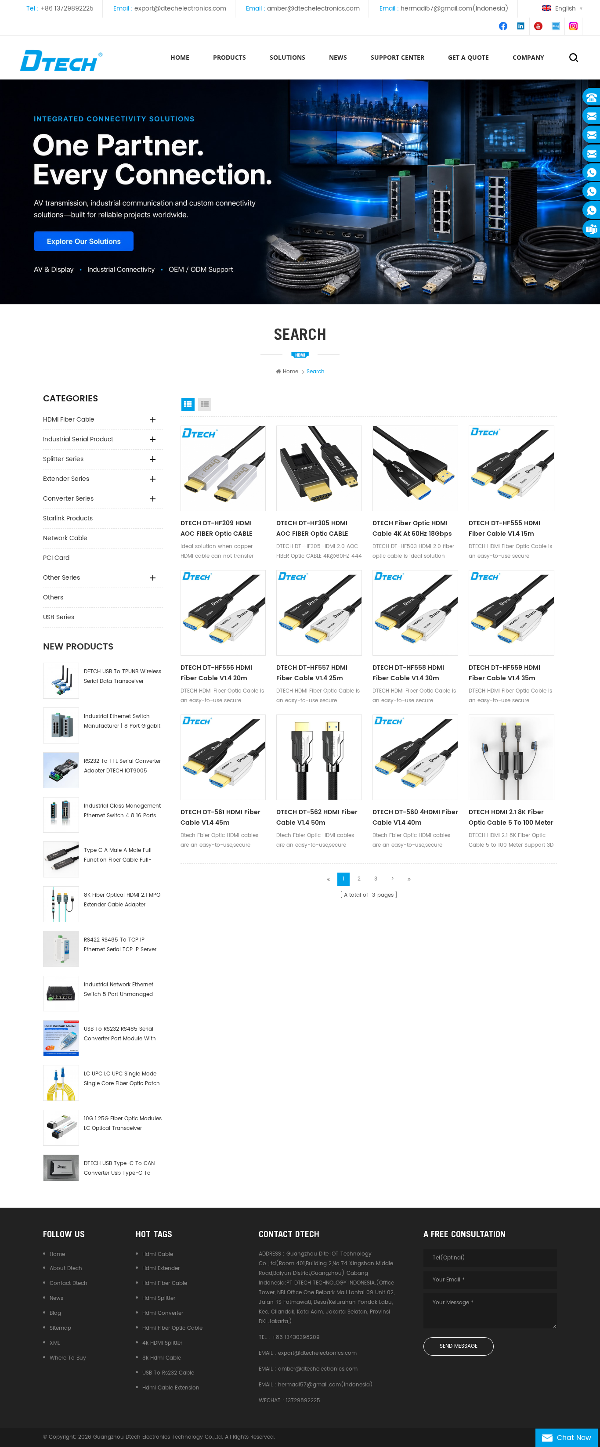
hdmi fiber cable (164, 1283)
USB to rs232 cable (168, 1373)
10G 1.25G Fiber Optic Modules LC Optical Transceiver (123, 1124)
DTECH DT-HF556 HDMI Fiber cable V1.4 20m (216, 673)
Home (179, 57)
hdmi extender (161, 1268)
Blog (55, 1313)
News (56, 1298)
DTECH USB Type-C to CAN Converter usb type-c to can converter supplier (119, 1168)
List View (204, 404)
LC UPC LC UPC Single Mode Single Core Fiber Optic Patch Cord (122, 1079)
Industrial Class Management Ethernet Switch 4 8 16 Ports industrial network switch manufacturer (122, 811)
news (338, 57)
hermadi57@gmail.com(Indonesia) (455, 9)
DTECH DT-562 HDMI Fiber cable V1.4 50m (317, 817)
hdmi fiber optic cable (172, 1328)
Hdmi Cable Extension (170, 1388)
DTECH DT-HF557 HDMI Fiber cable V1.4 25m (311, 673)
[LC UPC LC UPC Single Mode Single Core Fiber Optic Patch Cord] (61, 1083)
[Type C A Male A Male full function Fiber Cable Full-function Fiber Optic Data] (61, 859)
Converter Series (68, 499)
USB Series (58, 617)
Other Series (61, 578)
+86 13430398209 (296, 1337)
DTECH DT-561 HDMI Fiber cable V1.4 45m (220, 817)
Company (528, 57)
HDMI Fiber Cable (68, 420)
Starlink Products (68, 518)
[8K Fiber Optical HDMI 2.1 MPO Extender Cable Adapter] (61, 904)
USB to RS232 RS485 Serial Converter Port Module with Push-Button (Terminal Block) (120, 1034)
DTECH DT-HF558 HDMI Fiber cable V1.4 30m (408, 673)
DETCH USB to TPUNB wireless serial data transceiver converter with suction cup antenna (122, 677)
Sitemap (60, 1328)
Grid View (188, 404)
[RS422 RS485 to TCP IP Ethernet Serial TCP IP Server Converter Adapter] (61, 949)
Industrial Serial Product (78, 439)
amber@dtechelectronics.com (313, 9)
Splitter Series (63, 459)
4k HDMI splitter (162, 1343)
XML (55, 1343)
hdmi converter (162, 1313)
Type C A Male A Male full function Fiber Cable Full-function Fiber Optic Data (118, 855)
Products (229, 57)
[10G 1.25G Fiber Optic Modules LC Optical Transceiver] (61, 1127)
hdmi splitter (158, 1298)
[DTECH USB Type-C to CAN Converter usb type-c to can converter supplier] (61, 1168)
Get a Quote (468, 57)
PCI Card (56, 558)
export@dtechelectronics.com (180, 9)
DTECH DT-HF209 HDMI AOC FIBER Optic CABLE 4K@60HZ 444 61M (217, 528)
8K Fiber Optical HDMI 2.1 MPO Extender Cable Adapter (122, 900)
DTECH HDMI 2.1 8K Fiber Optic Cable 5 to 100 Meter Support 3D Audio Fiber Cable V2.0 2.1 (511, 817)
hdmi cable (157, 1254)
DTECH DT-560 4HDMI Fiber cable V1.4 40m (415, 817)
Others (53, 597)
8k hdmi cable (161, 1358)
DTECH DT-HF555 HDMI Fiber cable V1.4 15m (504, 528)
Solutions (287, 57)
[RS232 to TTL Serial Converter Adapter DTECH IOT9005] (61, 770)
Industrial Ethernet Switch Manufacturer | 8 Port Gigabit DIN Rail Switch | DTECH (122, 721)
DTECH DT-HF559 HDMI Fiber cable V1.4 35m (504, 673)
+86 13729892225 (67, 9)
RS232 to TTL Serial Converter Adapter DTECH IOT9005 (122, 766)
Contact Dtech (68, 1283)
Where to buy (68, 1358)
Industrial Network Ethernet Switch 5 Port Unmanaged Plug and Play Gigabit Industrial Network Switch (118, 990)
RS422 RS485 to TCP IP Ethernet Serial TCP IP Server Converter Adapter (120, 945)
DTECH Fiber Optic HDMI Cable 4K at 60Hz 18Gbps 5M (412, 528)
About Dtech (66, 1268)
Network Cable (65, 538)
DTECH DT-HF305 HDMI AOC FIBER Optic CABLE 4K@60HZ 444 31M (312, 528)
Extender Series (66, 479)
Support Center (397, 57)
